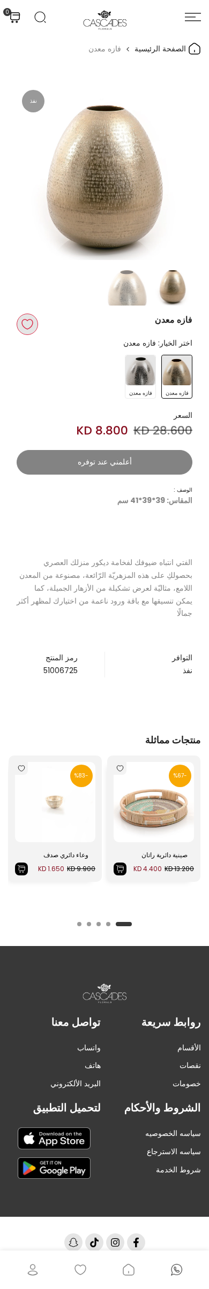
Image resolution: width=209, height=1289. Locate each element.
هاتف (93, 1065)
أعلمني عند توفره (105, 461)
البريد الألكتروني (75, 1083)
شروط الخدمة (178, 1169)
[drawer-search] (40, 17)
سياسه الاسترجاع (174, 1151)
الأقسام (189, 1047)
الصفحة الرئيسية (161, 48)
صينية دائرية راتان (164, 854)
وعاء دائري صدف (65, 854)
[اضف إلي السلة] (120, 869)
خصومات (187, 1083)
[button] (27, 324)
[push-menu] (193, 17)
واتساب (89, 1047)
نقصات (190, 1065)
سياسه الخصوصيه (173, 1133)
